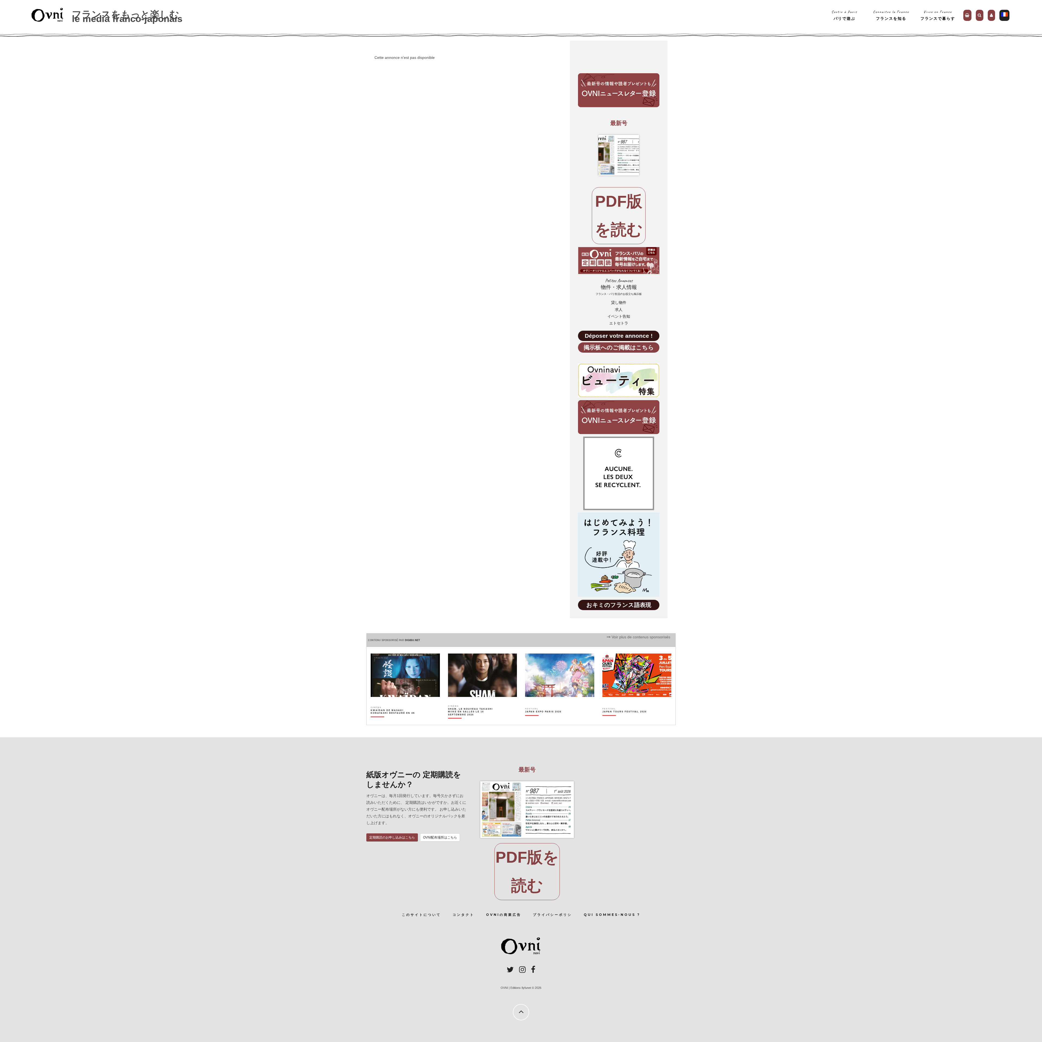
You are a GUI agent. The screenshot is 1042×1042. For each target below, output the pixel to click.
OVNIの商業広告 (503, 915)
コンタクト (463, 915)
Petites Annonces (619, 287)
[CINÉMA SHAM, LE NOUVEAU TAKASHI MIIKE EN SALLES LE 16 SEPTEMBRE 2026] (470, 721)
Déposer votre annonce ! (619, 336)
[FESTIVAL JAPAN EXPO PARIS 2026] (543, 721)
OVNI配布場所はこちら (440, 837)
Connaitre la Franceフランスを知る (891, 15)
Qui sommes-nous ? (612, 915)
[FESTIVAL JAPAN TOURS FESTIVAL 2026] (624, 721)
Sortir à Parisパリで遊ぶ (844, 15)
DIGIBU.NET (412, 640)
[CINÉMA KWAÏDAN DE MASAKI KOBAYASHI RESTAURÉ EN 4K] (393, 721)
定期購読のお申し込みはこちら (392, 837)
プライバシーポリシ (552, 915)
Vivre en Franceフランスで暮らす (937, 15)
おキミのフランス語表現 (618, 605)
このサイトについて (421, 915)
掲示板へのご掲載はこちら (619, 347)
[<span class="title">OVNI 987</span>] (618, 155)
